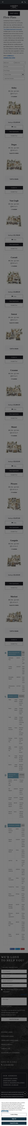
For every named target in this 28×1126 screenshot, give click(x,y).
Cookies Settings (14, 1114)
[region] (14, 1112)
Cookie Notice (5, 1111)
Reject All (14, 1119)
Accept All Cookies (14, 1123)
